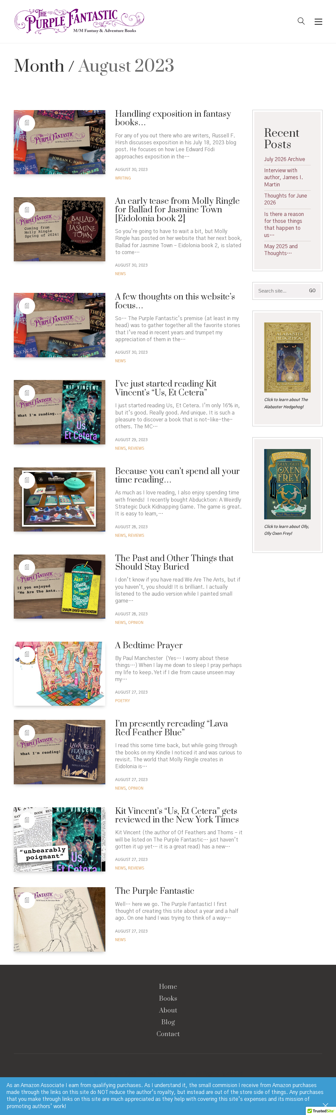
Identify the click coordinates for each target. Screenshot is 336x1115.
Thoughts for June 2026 (285, 199)
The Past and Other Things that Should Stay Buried (174, 563)
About (168, 1011)
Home (168, 987)
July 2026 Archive (284, 159)
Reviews (136, 448)
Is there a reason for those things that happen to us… (284, 225)
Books (168, 999)
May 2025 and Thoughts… (281, 250)
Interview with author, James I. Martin (283, 177)
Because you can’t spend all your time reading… (177, 476)
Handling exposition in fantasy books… (173, 119)
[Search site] (301, 22)
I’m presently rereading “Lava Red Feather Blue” (171, 728)
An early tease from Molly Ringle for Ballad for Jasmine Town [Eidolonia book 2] (177, 210)
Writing (123, 178)
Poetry (122, 701)
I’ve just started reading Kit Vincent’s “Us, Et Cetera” (166, 388)
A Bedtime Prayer (149, 646)
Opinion (135, 623)
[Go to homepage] (79, 21)
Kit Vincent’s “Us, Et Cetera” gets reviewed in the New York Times (177, 816)
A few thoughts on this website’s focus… (175, 301)
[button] (318, 21)
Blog (168, 1023)
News (120, 274)
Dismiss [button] (326, 1106)
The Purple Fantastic (154, 891)
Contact (168, 1034)
